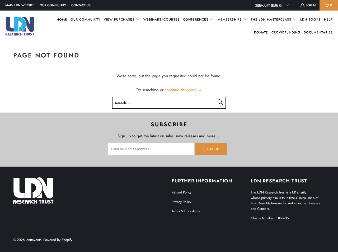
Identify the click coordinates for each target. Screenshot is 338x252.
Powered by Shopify (57, 239)
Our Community (53, 5)
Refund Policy (181, 192)
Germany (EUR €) (269, 5)
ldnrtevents (33, 239)
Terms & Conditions (186, 211)
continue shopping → (183, 90)
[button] (122, 19)
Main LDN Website (19, 5)
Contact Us (81, 5)
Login (311, 5)
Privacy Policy (181, 201)
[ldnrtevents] (19, 26)
